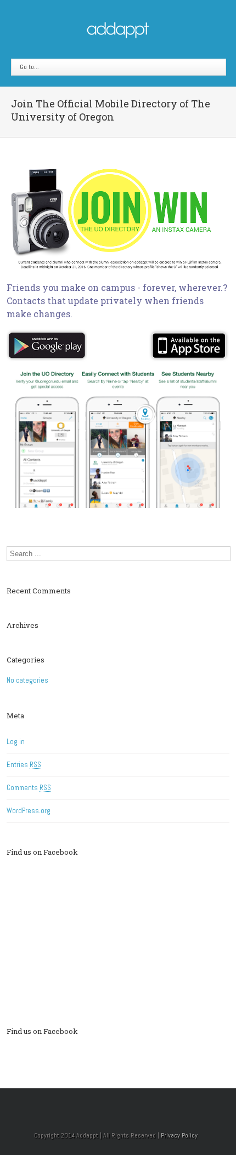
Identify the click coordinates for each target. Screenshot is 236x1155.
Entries (24, 764)
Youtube (136, 1105)
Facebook (95, 1103)
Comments (29, 787)
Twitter (113, 1103)
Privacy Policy (179, 1135)
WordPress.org (28, 810)
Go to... (29, 66)
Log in (16, 741)
